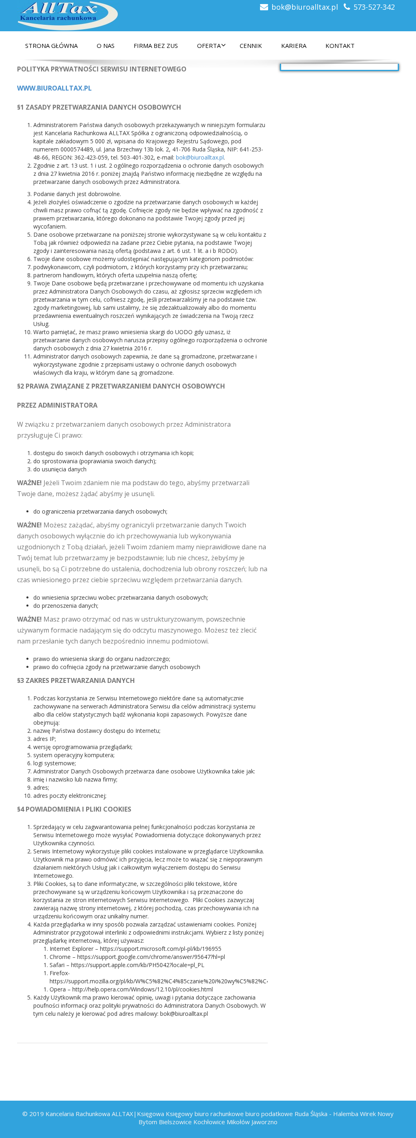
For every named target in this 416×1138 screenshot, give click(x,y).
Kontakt (340, 45)
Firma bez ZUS (156, 45)
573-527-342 (374, 7)
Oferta (209, 45)
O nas (106, 45)
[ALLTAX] (68, 13)
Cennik (251, 45)
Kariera (293, 45)
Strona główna (51, 45)
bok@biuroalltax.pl (304, 7)
